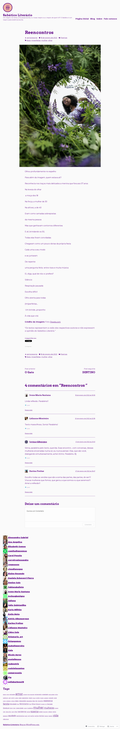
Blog (92, 18)
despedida (22, 701)
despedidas (29, 701)
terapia (46, 716)
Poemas (64, 38)
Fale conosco (110, 18)
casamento (25, 698)
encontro (40, 701)
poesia (41, 711)
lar (46, 704)
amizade (12, 694)
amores (25, 694)
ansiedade (45, 694)
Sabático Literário (17, 15)
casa (19, 698)
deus (33, 701)
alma (8, 694)
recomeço (45, 711)
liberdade (49, 704)
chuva (34, 698)
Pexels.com (55, 322)
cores (55, 698)
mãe (4, 711)
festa (29, 40)
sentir (26, 716)
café (10, 698)
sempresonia (32, 38)
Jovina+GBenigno (38, 442)
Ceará (30, 698)
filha (30, 704)
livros (11, 708)
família (6, 704)
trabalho (50, 716)
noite (12, 711)
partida (28, 711)
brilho (56, 694)
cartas (16, 698)
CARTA (13, 698)
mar (14, 708)
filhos (33, 704)
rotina (54, 711)
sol (29, 716)
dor (37, 701)
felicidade (13, 704)
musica (56, 708)
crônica (13, 701)
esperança (48, 701)
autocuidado (51, 694)
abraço (4, 694)
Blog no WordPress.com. (29, 725)
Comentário (88, 524)
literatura (6, 708)
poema (34, 711)
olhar (50, 40)
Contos (42, 698)
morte (25, 708)
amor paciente (30, 694)
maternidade (19, 708)
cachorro (5, 698)
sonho (32, 716)
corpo (4, 701)
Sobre (99, 18)
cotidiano (8, 701)
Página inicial (82, 18)
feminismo (24, 704)
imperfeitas (36, 40)
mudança (30, 708)
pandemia (22, 712)
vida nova (6, 719)
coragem (46, 698)
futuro (38, 704)
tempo (41, 716)
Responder (29, 410)
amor (19, 694)
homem (43, 704)
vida (55, 715)
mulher (44, 40)
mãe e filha (8, 711)
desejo (17, 701)
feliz (18, 704)
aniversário (38, 694)
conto (38, 698)
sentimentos (20, 716)
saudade (12, 716)
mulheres (49, 707)
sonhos (37, 716)
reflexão (50, 711)
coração (51, 698)
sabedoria (5, 716)
